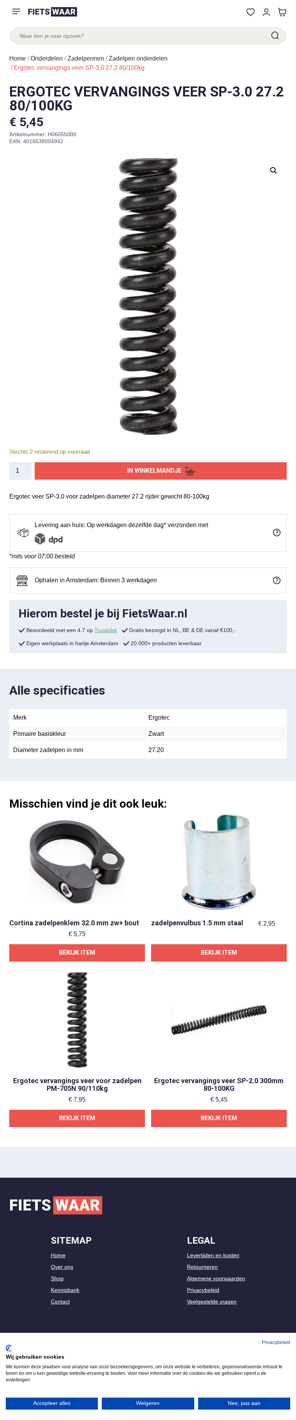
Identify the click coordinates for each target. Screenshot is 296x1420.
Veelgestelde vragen (212, 1301)
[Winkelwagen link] (282, 12)
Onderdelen (46, 58)
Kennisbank (65, 1290)
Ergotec (159, 717)
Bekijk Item (77, 952)
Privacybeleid (203, 1290)
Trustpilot (105, 630)
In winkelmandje (154, 470)
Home (17, 58)
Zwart (156, 733)
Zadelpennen (85, 58)
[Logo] (52, 12)
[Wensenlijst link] (250, 12)
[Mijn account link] (266, 12)
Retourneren (202, 1267)
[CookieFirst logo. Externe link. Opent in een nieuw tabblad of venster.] (9, 1348)
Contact (60, 1301)
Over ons (62, 1267)
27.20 (156, 750)
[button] (274, 171)
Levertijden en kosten (213, 1255)
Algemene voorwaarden (216, 1278)
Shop (57, 1278)
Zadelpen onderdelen (138, 58)
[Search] (274, 36)
